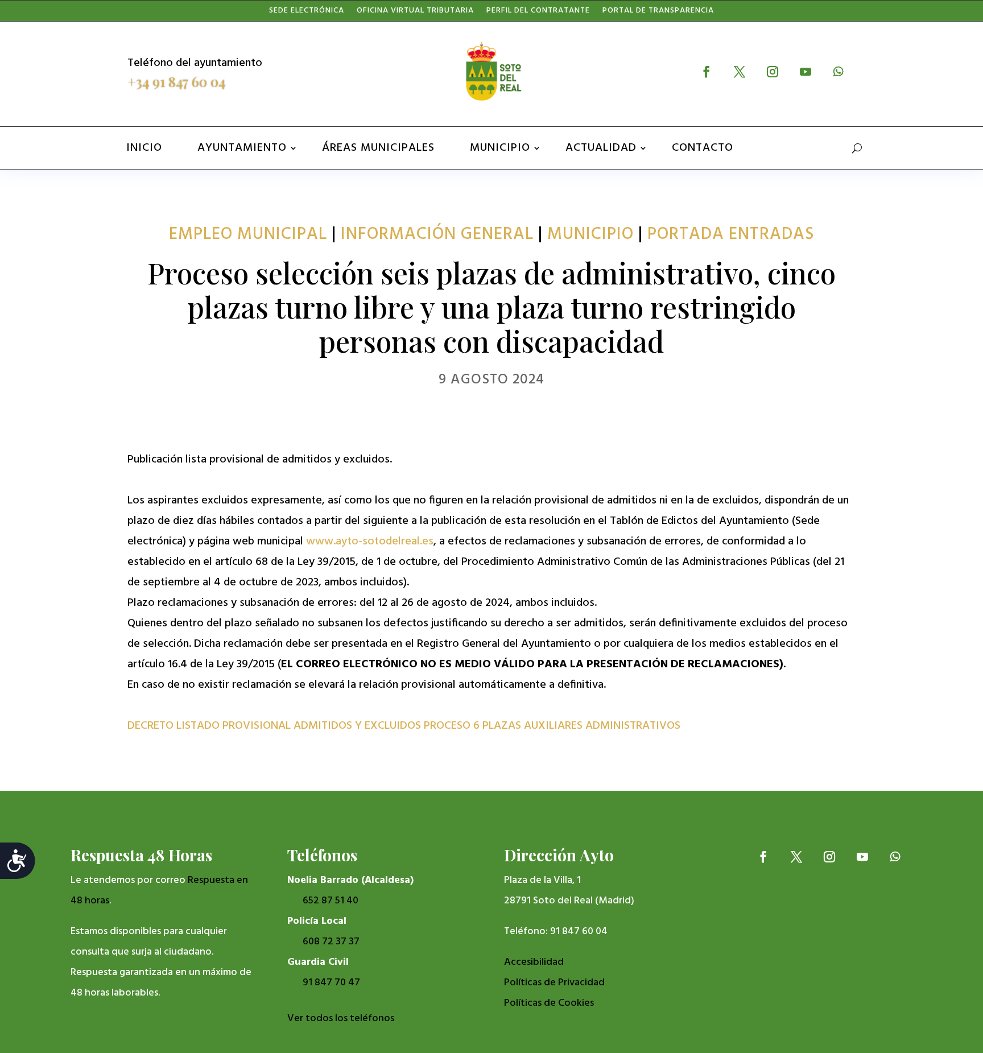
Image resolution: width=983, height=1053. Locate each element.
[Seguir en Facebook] (706, 71)
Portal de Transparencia (658, 13)
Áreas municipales (378, 148)
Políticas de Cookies (549, 1003)
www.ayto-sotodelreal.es (369, 541)
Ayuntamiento (242, 148)
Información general (437, 234)
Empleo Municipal (248, 234)
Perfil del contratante (538, 13)
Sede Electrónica (306, 13)
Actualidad (601, 148)
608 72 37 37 (331, 942)
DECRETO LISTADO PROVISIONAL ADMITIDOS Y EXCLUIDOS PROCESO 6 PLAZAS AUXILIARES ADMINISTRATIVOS (403, 726)
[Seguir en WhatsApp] (838, 71)
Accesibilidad (534, 962)
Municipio (500, 148)
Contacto (702, 148)
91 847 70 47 (331, 982)
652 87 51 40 (330, 901)
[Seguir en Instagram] (772, 71)
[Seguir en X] (739, 71)
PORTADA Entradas (731, 234)
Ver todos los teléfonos (340, 1018)
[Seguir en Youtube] (805, 71)
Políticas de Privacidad (554, 982)
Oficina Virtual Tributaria (415, 13)
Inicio (144, 148)
